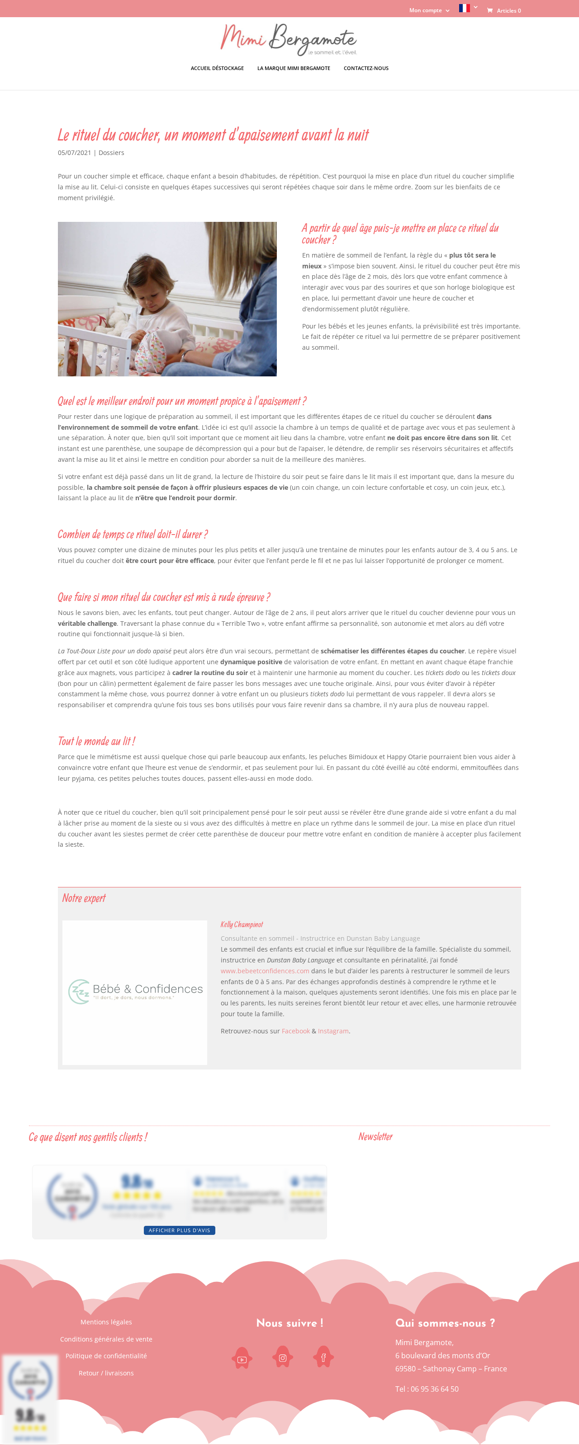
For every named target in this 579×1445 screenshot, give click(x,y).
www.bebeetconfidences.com (265, 970)
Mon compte (425, 11)
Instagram (333, 1031)
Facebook (296, 1031)
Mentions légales (106, 1322)
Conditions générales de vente (106, 1339)
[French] (469, 10)
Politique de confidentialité (106, 1355)
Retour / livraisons (106, 1373)
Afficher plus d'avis (179, 1230)
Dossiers (111, 152)
